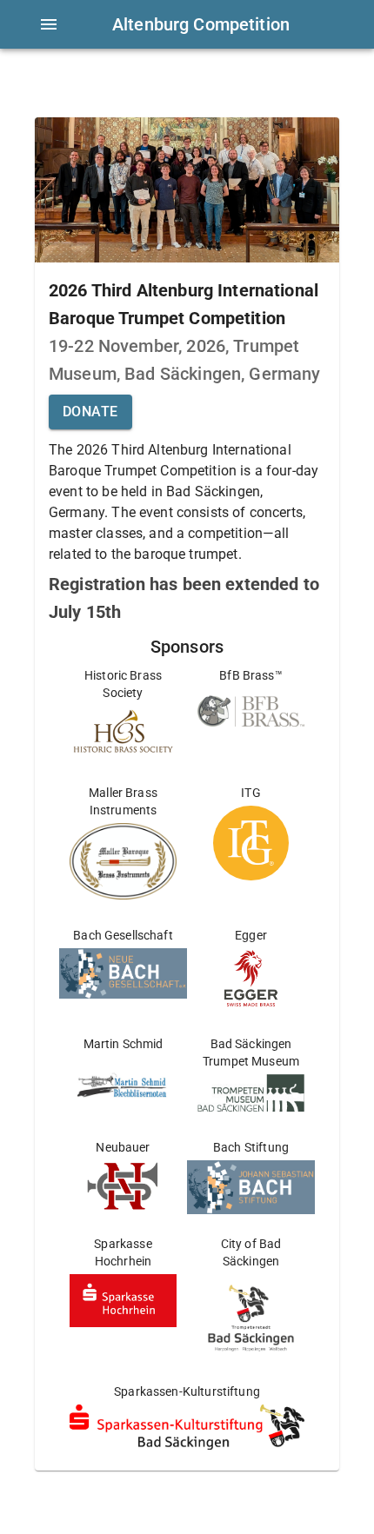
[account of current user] (49, 24)
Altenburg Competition (201, 24)
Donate (90, 411)
